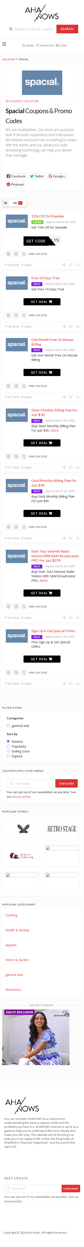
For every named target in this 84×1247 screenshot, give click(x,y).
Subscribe (66, 783)
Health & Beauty (17, 930)
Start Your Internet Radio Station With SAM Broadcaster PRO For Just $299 (55, 556)
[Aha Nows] (42, 12)
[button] (16, 176)
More (55, 430)
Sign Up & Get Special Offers (53, 631)
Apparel (10, 945)
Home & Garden (17, 960)
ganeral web (14, 975)
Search (67, 29)
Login (63, 45)
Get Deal (40, 302)
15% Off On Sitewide (47, 216)
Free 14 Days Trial (45, 278)
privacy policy (21, 796)
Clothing (11, 915)
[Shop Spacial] (42, 82)
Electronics (13, 990)
